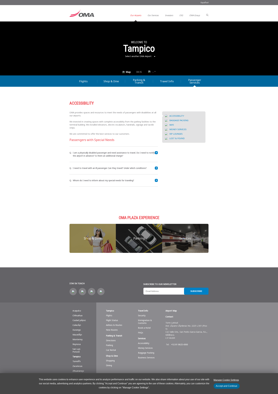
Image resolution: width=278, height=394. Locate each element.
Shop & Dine (111, 81)
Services (185, 238)
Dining (109, 365)
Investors (169, 15)
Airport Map (171, 310)
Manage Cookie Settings (226, 380)
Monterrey (78, 339)
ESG (181, 15)
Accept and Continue (226, 386)
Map (128, 72)
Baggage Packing (146, 352)
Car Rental (111, 350)
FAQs (140, 332)
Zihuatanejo (78, 370)
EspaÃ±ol (205, 2)
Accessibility (143, 343)
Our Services (153, 15)
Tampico (77, 356)
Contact (169, 316)
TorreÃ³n (77, 361)
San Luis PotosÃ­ (76, 350)
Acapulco (77, 310)
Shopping (110, 360)
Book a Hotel (144, 327)
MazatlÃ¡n (77, 334)
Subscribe (196, 291)
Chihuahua (77, 315)
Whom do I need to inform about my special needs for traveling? (103, 180)
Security (142, 315)
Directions (111, 340)
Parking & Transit (139, 81)
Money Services (145, 348)
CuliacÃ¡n (77, 325)
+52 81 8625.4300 (179, 344)
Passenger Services (194, 81)
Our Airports (135, 15)
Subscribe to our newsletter (159, 284)
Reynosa (77, 344)
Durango (77, 329)
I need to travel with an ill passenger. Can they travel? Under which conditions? (110, 168)
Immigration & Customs (145, 321)
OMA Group (194, 15)
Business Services (146, 357)
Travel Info (167, 81)
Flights (83, 81)
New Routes (112, 329)
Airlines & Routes (114, 325)
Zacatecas (77, 366)
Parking (139, 238)
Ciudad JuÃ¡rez (79, 320)
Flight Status (112, 320)
